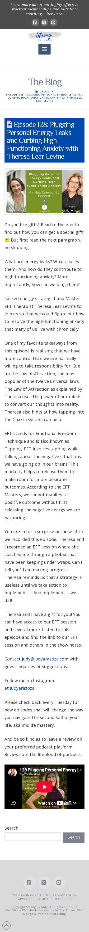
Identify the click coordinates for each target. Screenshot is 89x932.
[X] (44, 22)
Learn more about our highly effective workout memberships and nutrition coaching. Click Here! (44, 9)
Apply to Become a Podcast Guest (46, 899)
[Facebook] (35, 22)
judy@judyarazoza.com (45, 659)
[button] (44, 49)
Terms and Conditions (30, 895)
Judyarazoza (22, 688)
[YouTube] (53, 22)
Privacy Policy (65, 895)
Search (11, 828)
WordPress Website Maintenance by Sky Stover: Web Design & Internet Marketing (44, 911)
